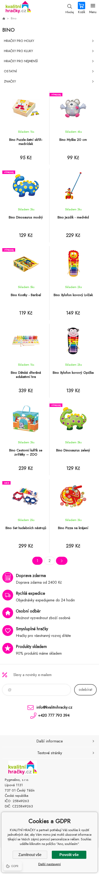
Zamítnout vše (29, 855)
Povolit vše (69, 855)
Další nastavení (49, 864)
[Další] (61, 561)
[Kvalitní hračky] (3, 18)
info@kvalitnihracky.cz (54, 707)
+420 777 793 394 (54, 715)
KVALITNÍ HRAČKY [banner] (18, 8)
